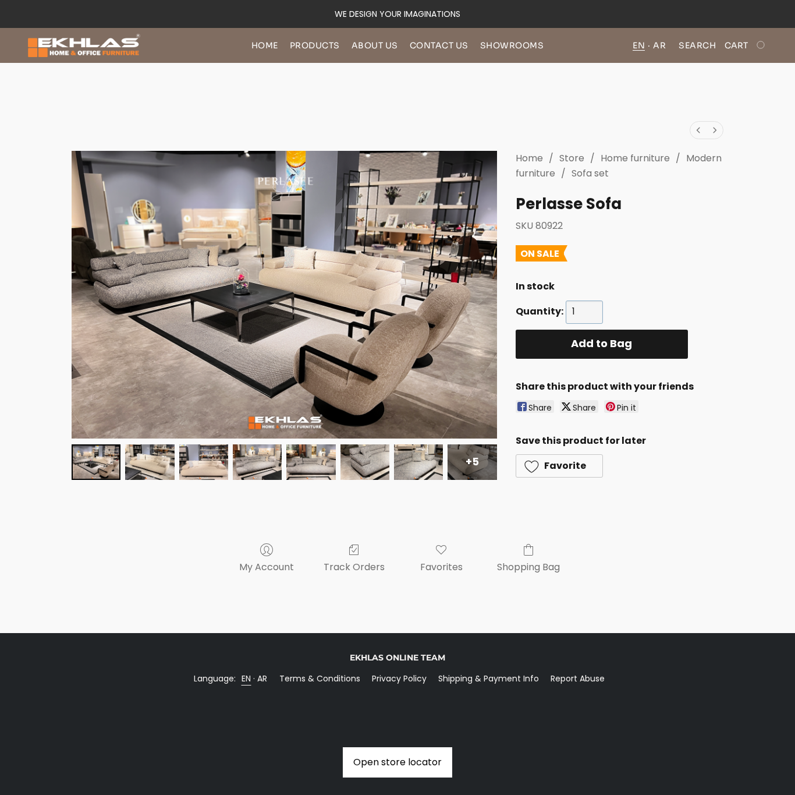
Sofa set (590, 173)
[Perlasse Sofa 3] (257, 462)
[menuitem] (698, 130)
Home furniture (635, 158)
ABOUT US (375, 45)
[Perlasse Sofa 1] (149, 462)
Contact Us (439, 45)
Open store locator (397, 762)
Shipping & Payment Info (488, 678)
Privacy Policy (399, 678)
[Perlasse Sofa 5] (364, 462)
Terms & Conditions (319, 678)
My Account (266, 567)
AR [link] (262, 678)
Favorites (441, 567)
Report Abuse (578, 678)
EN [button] (639, 45)
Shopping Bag (528, 567)
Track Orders (354, 567)
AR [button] (659, 45)
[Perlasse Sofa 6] (418, 462)
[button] (84, 45)
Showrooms (512, 45)
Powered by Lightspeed (398, 698)
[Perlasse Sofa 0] (96, 462)
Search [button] (697, 45)
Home (264, 45)
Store (571, 158)
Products (315, 45)
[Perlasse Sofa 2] (203, 462)
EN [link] (246, 678)
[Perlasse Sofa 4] (310, 462)
